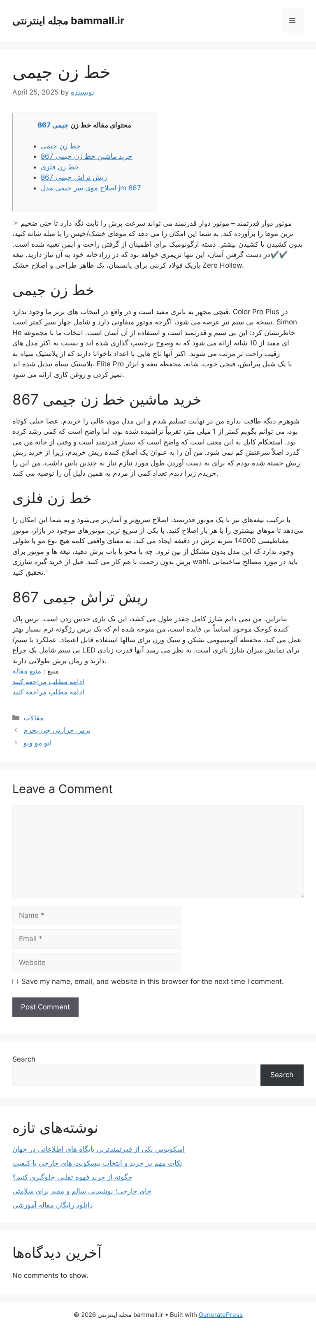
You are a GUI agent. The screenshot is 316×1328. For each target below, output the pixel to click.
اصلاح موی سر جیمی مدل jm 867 (91, 188)
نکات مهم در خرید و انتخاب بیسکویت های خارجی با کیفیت (97, 1163)
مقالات (33, 718)
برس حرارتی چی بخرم (57, 730)
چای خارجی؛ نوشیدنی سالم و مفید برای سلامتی (81, 1191)
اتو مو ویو (37, 743)
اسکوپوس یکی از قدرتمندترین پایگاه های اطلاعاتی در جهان (98, 1149)
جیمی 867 (53, 125)
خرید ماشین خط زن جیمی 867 (86, 156)
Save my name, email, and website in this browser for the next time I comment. (152, 981)
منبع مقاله (26, 671)
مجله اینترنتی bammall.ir (68, 20)
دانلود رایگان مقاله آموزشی (52, 1205)
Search (23, 1059)
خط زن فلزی (60, 167)
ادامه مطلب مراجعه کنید (48, 682)
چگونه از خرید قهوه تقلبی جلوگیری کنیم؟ (72, 1177)
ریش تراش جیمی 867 (74, 177)
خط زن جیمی (61, 146)
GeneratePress (221, 1315)
